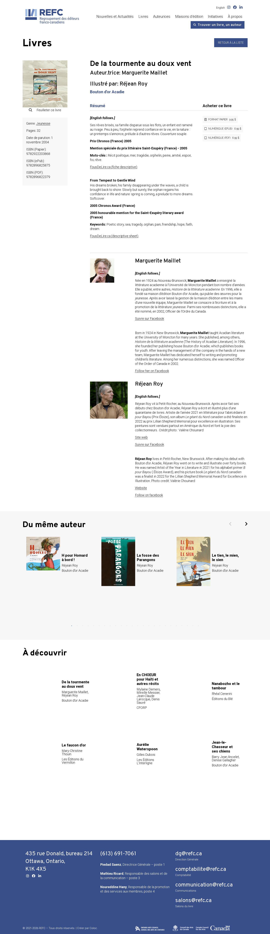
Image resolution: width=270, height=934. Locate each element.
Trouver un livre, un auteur (220, 25)
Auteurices (161, 16)
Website (141, 488)
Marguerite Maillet (144, 73)
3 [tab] (82, 626)
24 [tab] (198, 626)
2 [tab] (77, 626)
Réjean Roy (133, 84)
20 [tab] (176, 626)
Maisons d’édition (189, 16)
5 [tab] (94, 626)
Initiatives (215, 16)
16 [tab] (154, 626)
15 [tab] (149, 626)
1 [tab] (71, 626)
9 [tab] (116, 626)
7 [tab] (105, 626)
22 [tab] (187, 626)
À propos (235, 16)
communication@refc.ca (204, 885)
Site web (141, 437)
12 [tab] (132, 626)
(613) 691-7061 (118, 853)
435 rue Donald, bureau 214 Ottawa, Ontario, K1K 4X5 (59, 861)
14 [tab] (143, 626)
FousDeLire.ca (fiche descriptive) (113, 167)
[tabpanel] (60, 562)
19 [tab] (171, 626)
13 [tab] (138, 626)
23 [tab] (193, 626)
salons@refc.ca (193, 900)
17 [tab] (160, 626)
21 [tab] (182, 626)
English (220, 7)
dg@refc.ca (188, 853)
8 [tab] (110, 626)
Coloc (93, 928)
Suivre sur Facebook (149, 318)
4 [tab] (88, 626)
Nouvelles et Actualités (115, 16)
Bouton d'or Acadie (107, 92)
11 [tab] (127, 626)
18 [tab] (165, 626)
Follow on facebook (149, 495)
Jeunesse (43, 123)
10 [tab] (121, 626)
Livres (143, 16)
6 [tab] (99, 626)
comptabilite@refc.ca (200, 869)
